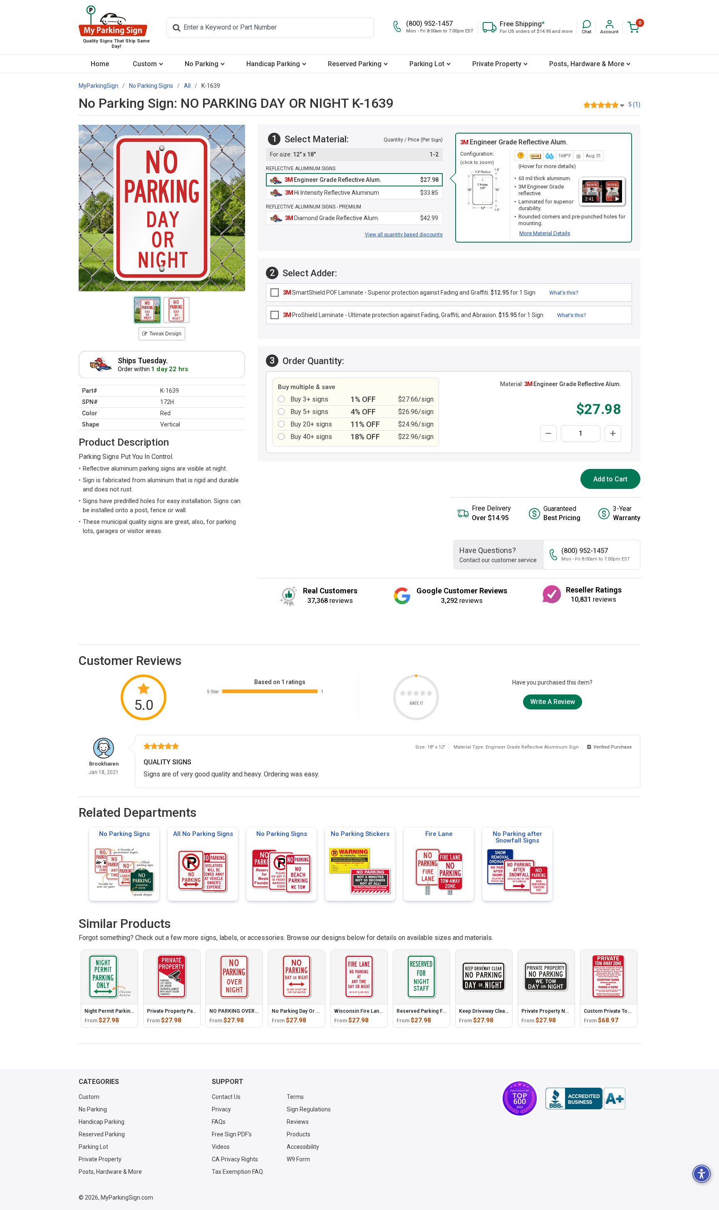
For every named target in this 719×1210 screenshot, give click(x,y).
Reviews (298, 1121)
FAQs (219, 1121)
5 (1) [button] (634, 104)
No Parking (201, 64)
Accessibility (303, 1146)
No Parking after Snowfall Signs (517, 837)
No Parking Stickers (360, 834)
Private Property (496, 64)
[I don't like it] (409, 694)
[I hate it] (402, 694)
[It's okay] (416, 694)
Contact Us (226, 1096)
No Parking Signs (124, 834)
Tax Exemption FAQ (237, 1171)
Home (100, 64)
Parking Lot (426, 64)
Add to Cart (610, 479)
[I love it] (429, 694)
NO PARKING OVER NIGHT (240, 1011)
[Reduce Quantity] (548, 433)
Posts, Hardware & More (586, 64)
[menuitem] (100, 64)
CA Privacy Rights (235, 1159)
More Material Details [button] (544, 233)
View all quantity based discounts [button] (404, 235)
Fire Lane (439, 834)
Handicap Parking (273, 64)
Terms (295, 1096)
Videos (221, 1146)
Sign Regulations (309, 1109)
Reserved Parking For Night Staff (435, 1011)
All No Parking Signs (203, 834)
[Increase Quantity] (613, 433)
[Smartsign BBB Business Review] (585, 1098)
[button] (586, 27)
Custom (145, 64)
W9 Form (298, 1159)
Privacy (221, 1109)
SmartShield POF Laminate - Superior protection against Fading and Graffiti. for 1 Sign (409, 292)
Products (298, 1134)
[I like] (422, 694)
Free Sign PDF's (232, 1134)
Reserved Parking (355, 64)
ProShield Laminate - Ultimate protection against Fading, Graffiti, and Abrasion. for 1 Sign (413, 315)
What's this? (563, 293)
